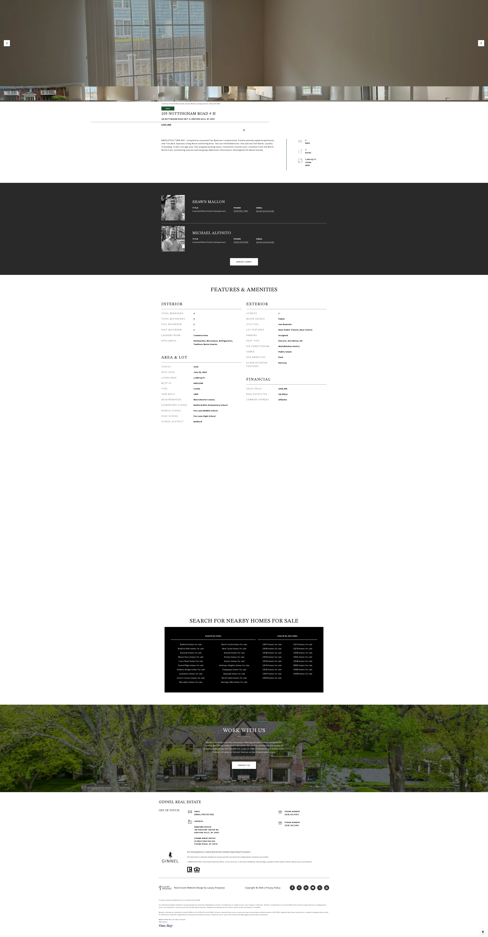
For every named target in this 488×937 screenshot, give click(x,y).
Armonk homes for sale (234, 653)
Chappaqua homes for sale (234, 669)
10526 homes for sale (272, 669)
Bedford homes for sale (191, 644)
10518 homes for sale (272, 661)
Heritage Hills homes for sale (234, 682)
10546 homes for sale (302, 661)
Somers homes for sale (234, 661)
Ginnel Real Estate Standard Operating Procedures (228, 852)
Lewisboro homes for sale (191, 674)
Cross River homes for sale (191, 661)
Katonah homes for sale (191, 653)
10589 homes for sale (302, 669)
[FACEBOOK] (292, 887)
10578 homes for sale (302, 648)
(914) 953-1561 (241, 211)
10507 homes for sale (272, 644)
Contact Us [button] (244, 765)
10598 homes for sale (302, 674)
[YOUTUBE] (312, 887)
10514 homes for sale (302, 644)
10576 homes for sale (272, 665)
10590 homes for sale (302, 653)
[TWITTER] (319, 887)
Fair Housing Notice (195, 852)
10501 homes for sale (302, 657)
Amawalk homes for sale (234, 674)
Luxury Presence (216, 887)
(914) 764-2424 (292, 825)
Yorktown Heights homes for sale (234, 665)
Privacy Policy (273, 887)
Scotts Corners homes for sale (191, 678)
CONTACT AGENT (244, 262)
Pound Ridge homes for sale (191, 665)
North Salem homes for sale (234, 678)
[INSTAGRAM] (299, 887)
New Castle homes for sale (234, 648)
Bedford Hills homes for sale (191, 648)
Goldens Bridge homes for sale (191, 669)
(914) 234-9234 (241, 242)
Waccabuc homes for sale (190, 682)
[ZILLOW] (326, 887)
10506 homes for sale (272, 648)
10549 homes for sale (272, 653)
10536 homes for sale (272, 657)
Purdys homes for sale (234, 657)
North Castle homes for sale (234, 644)
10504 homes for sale (272, 678)
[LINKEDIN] (306, 887)
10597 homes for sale (272, 674)
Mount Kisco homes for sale (190, 657)
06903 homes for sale (302, 665)
